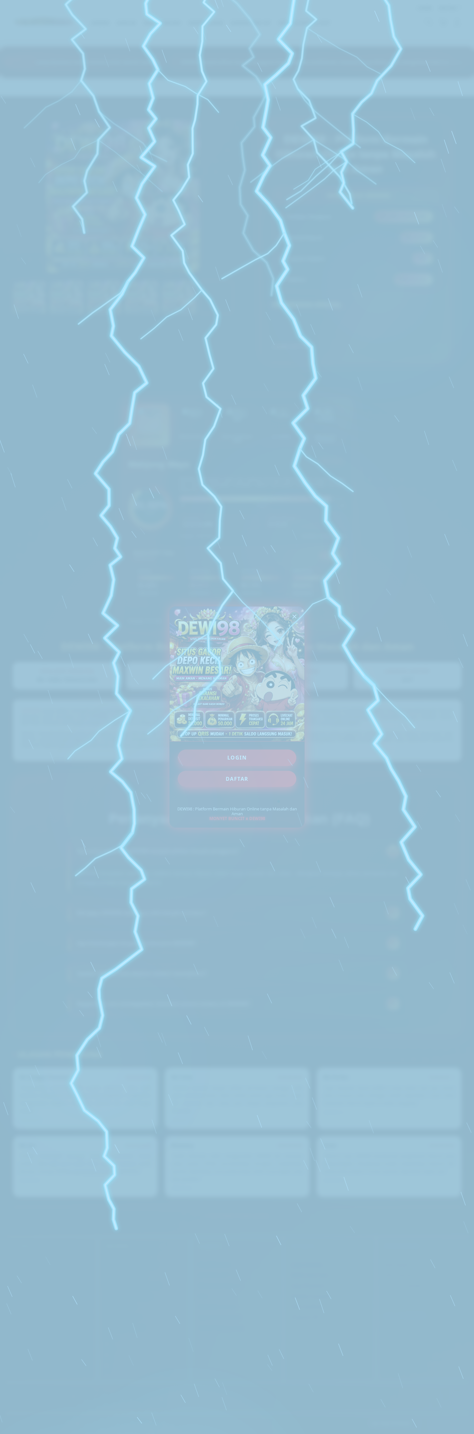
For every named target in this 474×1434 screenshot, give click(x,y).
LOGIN (237, 757)
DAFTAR (237, 778)
